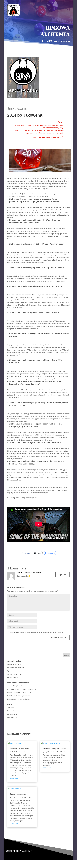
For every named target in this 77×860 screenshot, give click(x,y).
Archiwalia (17, 108)
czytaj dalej (14, 778)
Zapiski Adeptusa (13, 689)
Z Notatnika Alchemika (26, 752)
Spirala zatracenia (13, 671)
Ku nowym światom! (24, 699)
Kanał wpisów (11, 711)
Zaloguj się (10, 707)
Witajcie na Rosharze (14, 664)
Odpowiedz (62, 574)
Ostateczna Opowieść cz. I (22, 692)
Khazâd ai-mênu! (12, 677)
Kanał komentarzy (13, 714)
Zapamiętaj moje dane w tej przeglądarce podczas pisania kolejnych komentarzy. (36, 632)
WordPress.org (12, 717)
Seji (18, 572)
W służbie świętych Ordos (15, 667)
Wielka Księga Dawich (14, 674)
